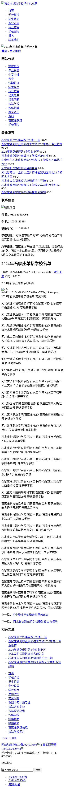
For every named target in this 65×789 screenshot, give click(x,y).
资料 (11, 116)
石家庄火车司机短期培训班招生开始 (23, 180)
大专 (11, 78)
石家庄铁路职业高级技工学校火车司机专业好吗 (30, 185)
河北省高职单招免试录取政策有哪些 (35, 621)
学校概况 (13, 14)
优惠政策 (13, 95)
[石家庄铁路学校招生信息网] (19, 3)
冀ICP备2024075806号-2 (27, 744)
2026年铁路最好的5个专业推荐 (20, 151)
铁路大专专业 (16, 706)
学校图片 (13, 31)
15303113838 (8, 737)
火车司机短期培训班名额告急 (19, 168)
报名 (11, 35)
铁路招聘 (13, 108)
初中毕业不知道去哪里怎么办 (30, 614)
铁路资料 (13, 723)
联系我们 (13, 39)
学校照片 (13, 690)
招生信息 (13, 19)
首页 (11, 10)
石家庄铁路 (15, 120)
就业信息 (13, 27)
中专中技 (13, 74)
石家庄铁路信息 (18, 727)
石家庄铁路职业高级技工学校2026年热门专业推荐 (31, 144)
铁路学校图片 (16, 731)
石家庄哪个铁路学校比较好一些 (20, 140)
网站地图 (6, 744)
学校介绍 (13, 677)
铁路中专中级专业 (19, 702)
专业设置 (13, 23)
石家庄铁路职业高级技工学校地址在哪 (25, 155)
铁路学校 (13, 103)
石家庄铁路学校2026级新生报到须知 (23, 192)
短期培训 (13, 83)
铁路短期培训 (16, 710)
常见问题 (15, 51)
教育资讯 (13, 112)
